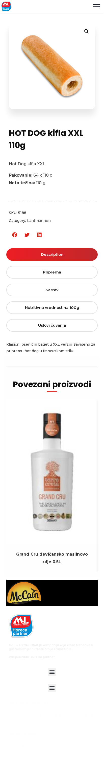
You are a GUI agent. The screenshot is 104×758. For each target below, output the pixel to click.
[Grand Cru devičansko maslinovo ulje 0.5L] (52, 540)
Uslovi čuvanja (52, 325)
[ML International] (6, 6)
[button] (14, 235)
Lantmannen (39, 220)
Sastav (52, 289)
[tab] (52, 254)
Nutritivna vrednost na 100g (52, 307)
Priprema (52, 272)
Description (52, 254)
